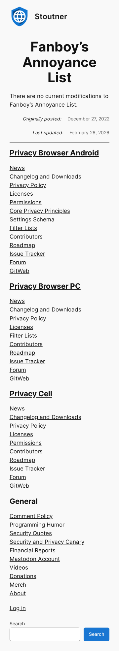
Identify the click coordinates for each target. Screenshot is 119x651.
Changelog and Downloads (45, 176)
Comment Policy (31, 516)
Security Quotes (31, 533)
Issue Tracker (27, 253)
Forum (18, 262)
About (18, 593)
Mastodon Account (35, 559)
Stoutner (51, 16)
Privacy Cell (31, 393)
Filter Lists (23, 228)
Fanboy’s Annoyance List (43, 104)
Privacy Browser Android (54, 152)
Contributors (26, 236)
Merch (18, 584)
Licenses (21, 193)
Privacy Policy (28, 185)
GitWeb (19, 271)
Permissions (26, 202)
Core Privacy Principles (40, 211)
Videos (19, 567)
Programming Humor (37, 524)
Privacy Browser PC (45, 285)
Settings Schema (32, 219)
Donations (23, 576)
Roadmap (22, 245)
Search (17, 623)
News (17, 168)
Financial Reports (33, 550)
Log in (18, 608)
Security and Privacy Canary (47, 541)
